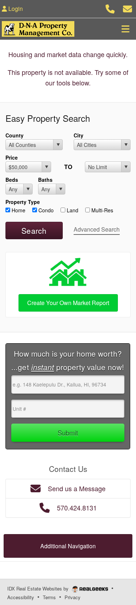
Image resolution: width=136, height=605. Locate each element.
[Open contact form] (127, 8)
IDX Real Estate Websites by (38, 588)
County (14, 135)
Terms (49, 597)
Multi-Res (101, 210)
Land (71, 210)
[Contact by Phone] (110, 8)
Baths (45, 179)
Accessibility (20, 597)
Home (17, 210)
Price (11, 157)
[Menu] (125, 28)
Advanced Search (97, 229)
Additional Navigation (68, 546)
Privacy (73, 597)
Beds (11, 179)
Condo (45, 210)
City (78, 135)
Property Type (22, 201)
